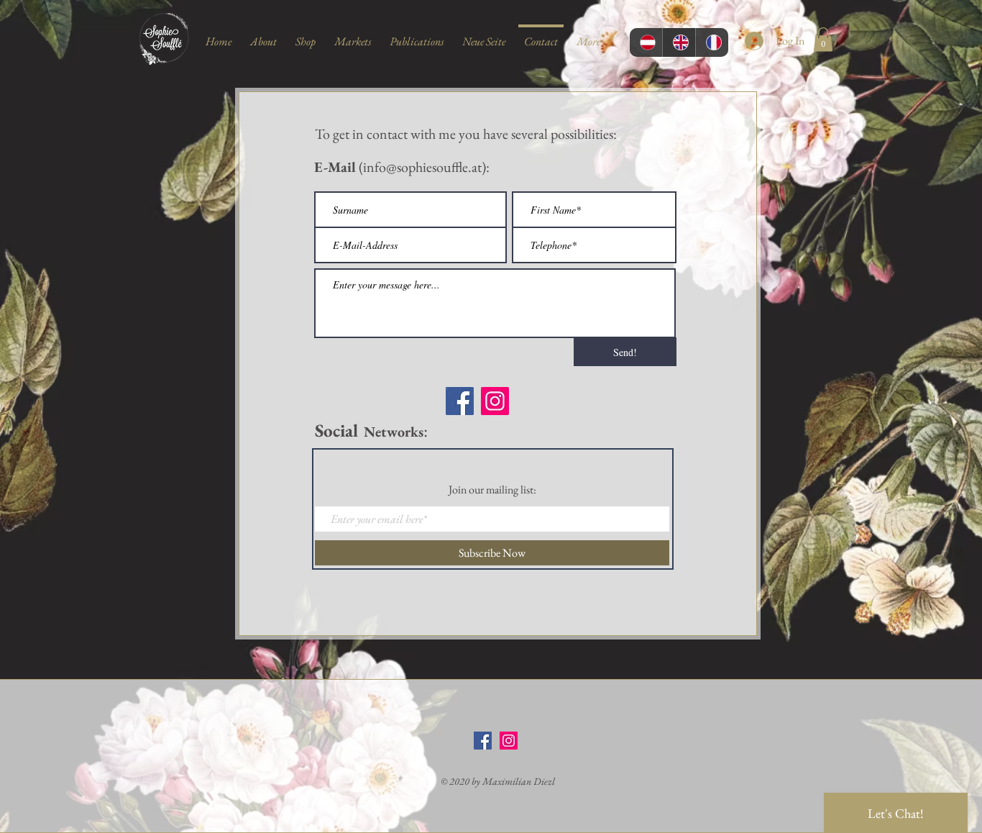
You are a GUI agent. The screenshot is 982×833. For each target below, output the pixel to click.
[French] (711, 42)
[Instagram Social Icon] (509, 741)
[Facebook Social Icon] (483, 741)
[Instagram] (495, 401)
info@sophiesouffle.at (422, 167)
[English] (678, 42)
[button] (823, 39)
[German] (646, 42)
